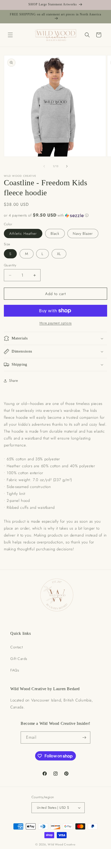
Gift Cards (18, 658)
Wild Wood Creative (62, 844)
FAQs (14, 670)
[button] (10, 35)
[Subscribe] (84, 737)
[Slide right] (67, 166)
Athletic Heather (23, 233)
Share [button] (13, 380)
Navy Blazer (83, 233)
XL (59, 253)
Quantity (10, 265)
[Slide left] (44, 166)
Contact (16, 647)
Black (55, 233)
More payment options (55, 323)
